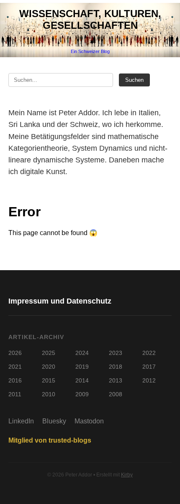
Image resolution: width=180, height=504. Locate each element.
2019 (82, 366)
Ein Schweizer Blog (90, 51)
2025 (48, 353)
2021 (15, 366)
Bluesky (54, 421)
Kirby (127, 475)
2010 (48, 394)
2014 (82, 380)
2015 (48, 380)
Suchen (134, 80)
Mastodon (89, 421)
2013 (115, 380)
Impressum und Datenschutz (59, 301)
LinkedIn (21, 421)
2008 (115, 394)
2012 (149, 380)
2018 (115, 366)
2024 (82, 353)
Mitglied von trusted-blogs (49, 440)
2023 (115, 353)
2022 (149, 353)
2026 (15, 353)
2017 (149, 366)
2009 (82, 394)
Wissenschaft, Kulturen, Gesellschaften (90, 19)
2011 (14, 394)
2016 (15, 380)
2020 (48, 366)
